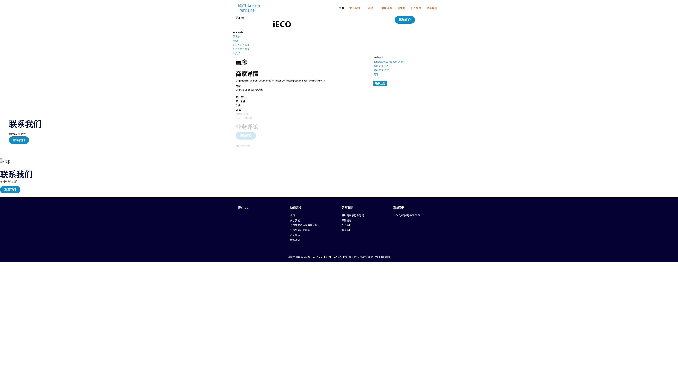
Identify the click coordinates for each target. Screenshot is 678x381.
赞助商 (401, 8)
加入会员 (416, 8)
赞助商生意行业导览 (353, 215)
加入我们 (347, 225)
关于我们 (354, 8)
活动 (370, 8)
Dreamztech (366, 256)
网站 (375, 74)
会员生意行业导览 (300, 230)
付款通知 (295, 239)
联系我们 (431, 8)
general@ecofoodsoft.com (388, 61)
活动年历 (295, 235)
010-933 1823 (241, 45)
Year (235, 40)
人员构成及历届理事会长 (303, 225)
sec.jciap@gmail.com (408, 215)
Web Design (382, 256)
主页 (341, 8)
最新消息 (386, 8)
